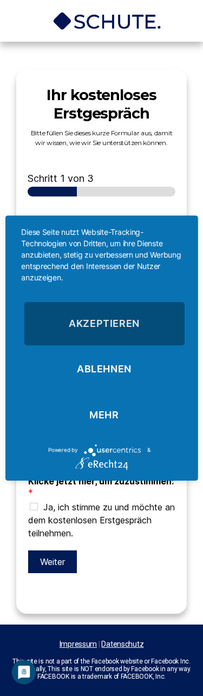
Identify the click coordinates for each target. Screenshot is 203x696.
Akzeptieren (104, 323)
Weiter (53, 561)
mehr (104, 415)
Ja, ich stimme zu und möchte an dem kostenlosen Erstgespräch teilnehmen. (101, 520)
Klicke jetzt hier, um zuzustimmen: (101, 487)
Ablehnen (104, 369)
